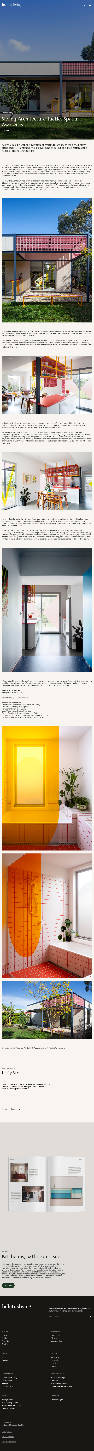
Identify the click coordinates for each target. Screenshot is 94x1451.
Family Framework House (34, 1087)
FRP (29, 1089)
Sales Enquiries (8, 1437)
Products (5, 1341)
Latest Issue (55, 1335)
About (4, 1357)
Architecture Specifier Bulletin (61, 1386)
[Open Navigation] (90, 5)
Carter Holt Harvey (17, 1084)
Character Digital (57, 1400)
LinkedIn (54, 1363)
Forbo (24, 1089)
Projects (5, 1335)
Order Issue (8, 1285)
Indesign (5, 1383)
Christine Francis (43, 1084)
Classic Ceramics (9, 1087)
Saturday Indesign (58, 1378)
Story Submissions (9, 1442)
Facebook (54, 1360)
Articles (4, 1338)
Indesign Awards (8, 1400)
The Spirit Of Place (31, 1048)
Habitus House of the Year (11, 1406)
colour (20, 1087)
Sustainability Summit (59, 1383)
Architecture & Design (10, 1378)
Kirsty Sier (13, 113)
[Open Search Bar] (84, 5)
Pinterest (54, 1366)
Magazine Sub (56, 1341)
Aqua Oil (5, 1084)
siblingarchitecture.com (12, 692)
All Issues (54, 1338)
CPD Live (54, 1380)
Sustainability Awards (10, 1403)
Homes (5, 113)
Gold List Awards (8, 1409)
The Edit (5, 1344)
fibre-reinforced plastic (11, 1089)
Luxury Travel (7, 1380)
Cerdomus (30, 1084)
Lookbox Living (7, 1386)
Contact (5, 1360)
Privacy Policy (7, 1432)
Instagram (55, 1357)
